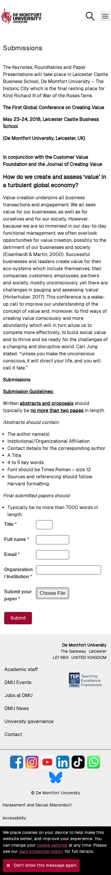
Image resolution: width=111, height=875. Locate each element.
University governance (29, 721)
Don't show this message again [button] (45, 865)
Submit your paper (18, 595)
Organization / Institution (18, 573)
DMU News (16, 708)
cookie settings (52, 845)
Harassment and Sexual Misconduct (37, 805)
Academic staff (21, 669)
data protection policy (41, 851)
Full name (16, 539)
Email (12, 554)
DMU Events (17, 682)
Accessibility (14, 818)
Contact (13, 734)
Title (10, 524)
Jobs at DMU (18, 695)
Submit (18, 618)
